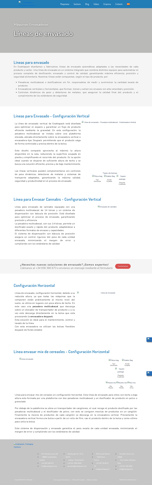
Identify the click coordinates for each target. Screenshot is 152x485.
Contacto (119, 4)
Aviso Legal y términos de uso (62, 480)
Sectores (77, 4)
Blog (87, 4)
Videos (96, 4)
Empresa (107, 4)
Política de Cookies (92, 480)
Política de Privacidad (78, 480)
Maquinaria (64, 4)
